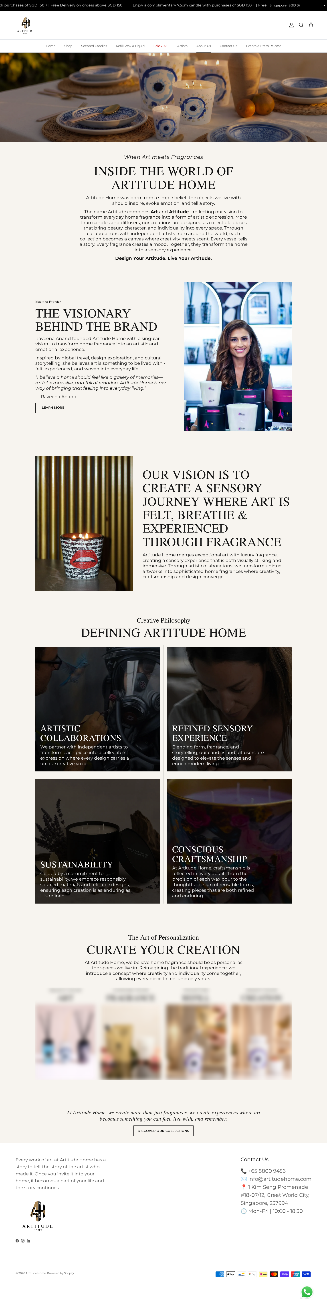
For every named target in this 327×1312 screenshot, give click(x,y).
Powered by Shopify (60, 1273)
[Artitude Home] (25, 25)
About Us (203, 46)
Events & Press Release (263, 46)
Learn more (53, 408)
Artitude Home (36, 1273)
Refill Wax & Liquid (130, 46)
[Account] (290, 25)
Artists (182, 46)
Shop (68, 46)
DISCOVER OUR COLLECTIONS (163, 1131)
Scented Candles (94, 46)
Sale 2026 (160, 46)
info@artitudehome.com (279, 1179)
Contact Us (228, 46)
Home (50, 46)
